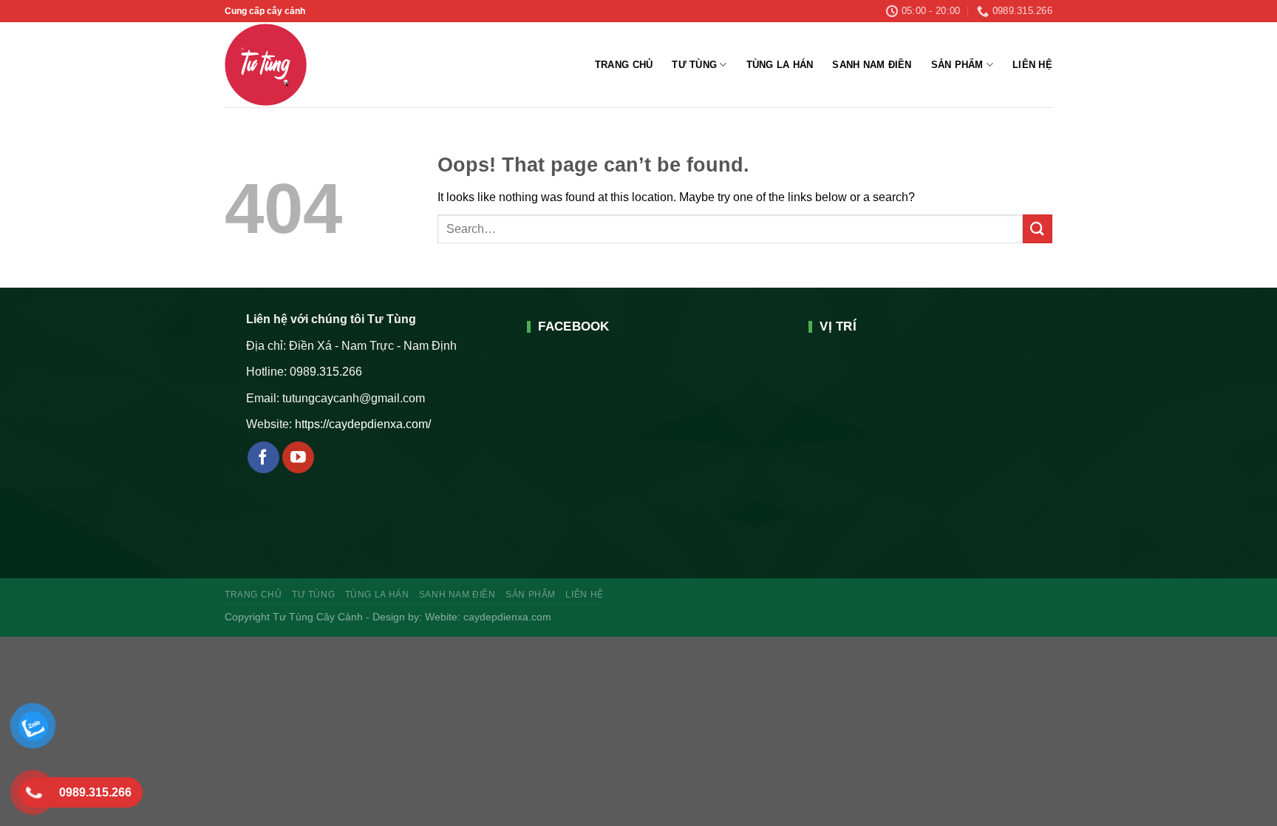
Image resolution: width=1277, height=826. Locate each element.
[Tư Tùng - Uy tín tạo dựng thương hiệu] (296, 64)
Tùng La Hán (780, 64)
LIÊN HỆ (1032, 64)
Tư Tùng (694, 64)
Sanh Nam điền (871, 64)
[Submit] (1037, 228)
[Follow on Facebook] (263, 457)
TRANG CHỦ (624, 64)
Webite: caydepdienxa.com (488, 617)
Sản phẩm (957, 64)
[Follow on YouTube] (298, 457)
